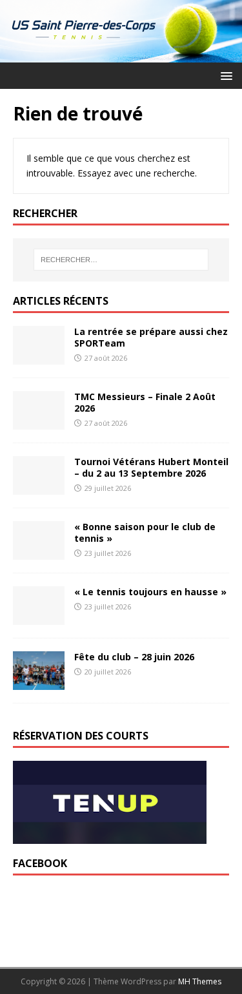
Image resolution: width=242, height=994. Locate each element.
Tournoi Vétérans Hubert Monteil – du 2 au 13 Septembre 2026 (151, 467)
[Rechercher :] (121, 260)
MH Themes (199, 981)
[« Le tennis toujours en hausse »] (39, 617)
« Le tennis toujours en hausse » (150, 592)
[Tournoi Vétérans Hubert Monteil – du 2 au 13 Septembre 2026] (39, 487)
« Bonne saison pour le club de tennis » (145, 532)
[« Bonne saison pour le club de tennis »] (39, 552)
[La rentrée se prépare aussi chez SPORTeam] (39, 357)
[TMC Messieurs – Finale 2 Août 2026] (39, 422)
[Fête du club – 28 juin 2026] (39, 682)
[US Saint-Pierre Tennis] (121, 54)
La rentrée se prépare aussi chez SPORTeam (151, 337)
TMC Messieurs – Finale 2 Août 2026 (145, 402)
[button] (224, 75)
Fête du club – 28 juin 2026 (134, 657)
